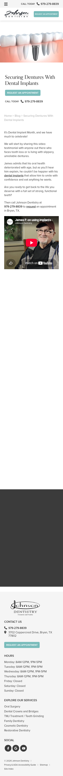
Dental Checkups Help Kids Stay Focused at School (31, 354)
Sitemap (44, 764)
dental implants (14, 175)
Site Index (8, 768)
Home (8, 116)
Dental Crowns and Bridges (21, 711)
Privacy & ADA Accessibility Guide (20, 764)
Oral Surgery (12, 706)
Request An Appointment (46, 14)
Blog (17, 116)
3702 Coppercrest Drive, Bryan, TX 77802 (30, 634)
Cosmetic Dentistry (16, 726)
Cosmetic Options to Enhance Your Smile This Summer (31, 470)
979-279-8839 (13, 206)
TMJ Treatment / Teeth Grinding (24, 716)
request (31, 206)
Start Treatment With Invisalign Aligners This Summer (31, 412)
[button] (8, 748)
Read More (14, 364)
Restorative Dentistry (17, 730)
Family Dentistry (14, 721)
